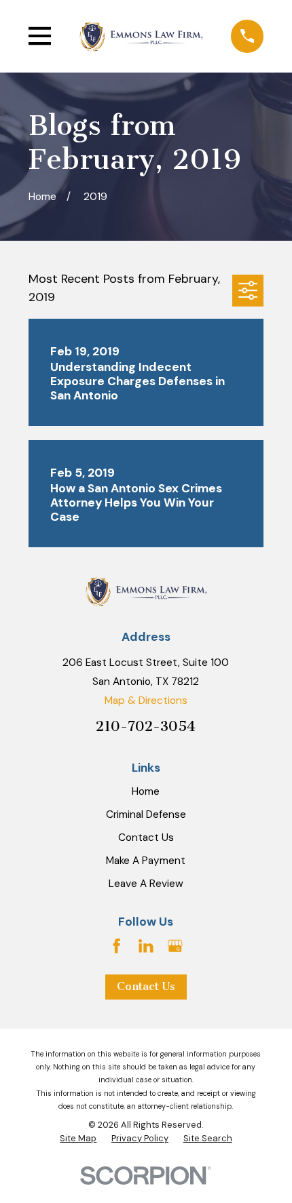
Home (146, 791)
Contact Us (146, 837)
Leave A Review (146, 883)
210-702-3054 (146, 726)
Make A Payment (145, 860)
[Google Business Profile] (175, 946)
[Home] (140, 36)
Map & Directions (146, 700)
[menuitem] (78, 1138)
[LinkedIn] (146, 946)
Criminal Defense (146, 814)
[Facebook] (116, 946)
